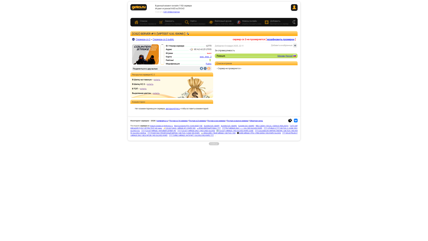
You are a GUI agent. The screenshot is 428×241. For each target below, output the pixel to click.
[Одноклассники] (208, 68)
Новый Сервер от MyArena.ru (161, 126)
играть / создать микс (251, 22)
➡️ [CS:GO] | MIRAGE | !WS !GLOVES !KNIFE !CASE (234, 130)
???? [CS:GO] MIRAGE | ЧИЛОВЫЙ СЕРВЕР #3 (158, 130)
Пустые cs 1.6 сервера (178, 120)
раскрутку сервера (173, 22)
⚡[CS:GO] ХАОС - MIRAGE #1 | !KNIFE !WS (179, 128)
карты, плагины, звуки (224, 22)
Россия (289, 55)
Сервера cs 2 (143, 39)
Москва (281, 55)
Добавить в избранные (281, 45)
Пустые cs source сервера (237, 120)
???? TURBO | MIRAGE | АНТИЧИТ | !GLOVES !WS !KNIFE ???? (191, 135)
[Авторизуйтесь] (295, 45)
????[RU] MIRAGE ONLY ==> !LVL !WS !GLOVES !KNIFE (242, 128)
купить (157, 79)
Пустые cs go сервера (216, 120)
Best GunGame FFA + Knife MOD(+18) (188, 126)
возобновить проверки (280, 39)
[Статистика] (291, 121)
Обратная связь (256, 120)
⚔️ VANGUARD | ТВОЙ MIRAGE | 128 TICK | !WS (218, 133)
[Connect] (294, 10)
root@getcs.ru (162, 120)
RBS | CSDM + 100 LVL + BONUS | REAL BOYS (272, 126)
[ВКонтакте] (201, 68)
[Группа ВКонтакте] (296, 121)
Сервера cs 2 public (163, 39)
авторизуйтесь (173, 108)
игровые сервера (197, 22)
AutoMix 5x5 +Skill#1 (212, 126)
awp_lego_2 (205, 56)
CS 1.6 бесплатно (172, 11)
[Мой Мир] (205, 68)
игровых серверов (148, 22)
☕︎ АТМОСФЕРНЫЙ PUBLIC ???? (209, 128)
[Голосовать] (210, 60)
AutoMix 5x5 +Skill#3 (246, 126)
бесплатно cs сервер (279, 22)
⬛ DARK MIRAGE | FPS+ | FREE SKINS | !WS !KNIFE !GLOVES (259, 133)
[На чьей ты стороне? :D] (294, 22)
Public (208, 63)
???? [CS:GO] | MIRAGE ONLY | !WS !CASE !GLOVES (196, 130)
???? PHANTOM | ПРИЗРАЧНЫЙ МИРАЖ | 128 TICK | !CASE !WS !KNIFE (173, 133)
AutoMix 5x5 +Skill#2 (229, 126)
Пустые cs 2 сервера (197, 120)
